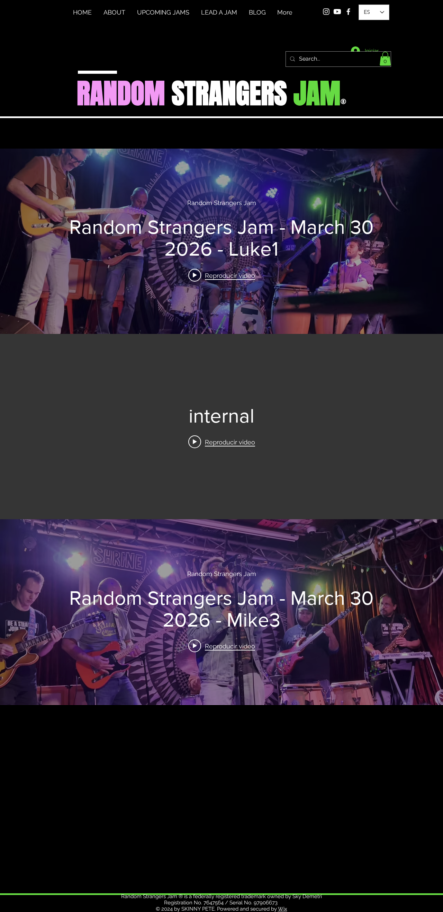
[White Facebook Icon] (348, 11)
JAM (317, 93)
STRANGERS (229, 93)
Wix (282, 909)
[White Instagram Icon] (326, 11)
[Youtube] (337, 11)
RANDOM (121, 93)
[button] (385, 59)
